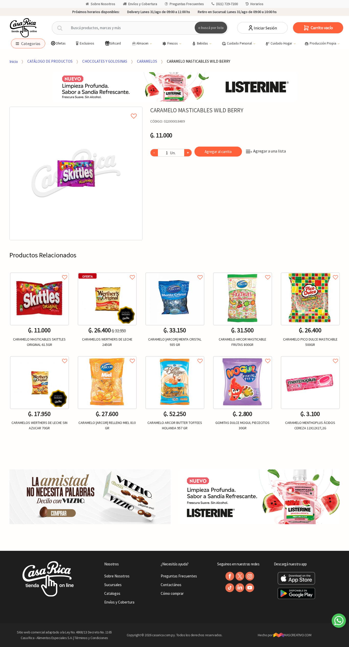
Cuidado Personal (240, 43)
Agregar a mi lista (76, 110)
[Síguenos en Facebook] (230, 576)
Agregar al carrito (218, 151)
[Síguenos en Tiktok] (230, 587)
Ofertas (60, 43)
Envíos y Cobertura (142, 4)
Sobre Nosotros (103, 4)
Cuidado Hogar (282, 43)
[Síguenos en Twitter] (240, 576)
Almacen (142, 43)
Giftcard (115, 43)
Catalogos (112, 593)
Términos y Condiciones (91, 637)
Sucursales (113, 584)
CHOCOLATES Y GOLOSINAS (104, 61)
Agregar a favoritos (39, 272)
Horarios (256, 4)
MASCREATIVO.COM (297, 635)
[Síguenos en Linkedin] (240, 587)
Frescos (172, 43)
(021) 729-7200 (227, 4)
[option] (76, 173)
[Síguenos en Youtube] (250, 587)
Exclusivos (87, 43)
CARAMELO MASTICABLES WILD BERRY (198, 61)
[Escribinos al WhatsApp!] (339, 621)
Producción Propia (323, 43)
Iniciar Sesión (265, 27)
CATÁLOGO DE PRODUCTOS (50, 61)
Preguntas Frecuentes (187, 4)
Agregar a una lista (268, 150)
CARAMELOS (147, 61)
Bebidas (202, 43)
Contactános (171, 584)
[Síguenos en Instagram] (250, 576)
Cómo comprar (172, 593)
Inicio (13, 61)
